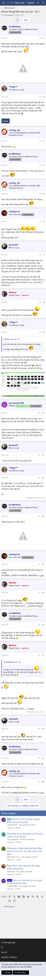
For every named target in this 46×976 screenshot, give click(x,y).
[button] (22, 947)
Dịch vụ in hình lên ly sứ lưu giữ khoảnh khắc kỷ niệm (24, 882)
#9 (44, 332)
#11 (43, 455)
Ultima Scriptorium (27, 839)
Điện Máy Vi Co (13, 856)
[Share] (40, 38)
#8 (44, 302)
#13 (43, 516)
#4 (44, 165)
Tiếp (25, 20)
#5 (44, 193)
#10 (43, 413)
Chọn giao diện (9, 942)
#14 (43, 564)
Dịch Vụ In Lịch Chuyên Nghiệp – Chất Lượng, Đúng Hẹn (24, 820)
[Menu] (3, 2)
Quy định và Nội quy (9, 957)
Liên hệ (4, 952)
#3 (44, 141)
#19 (43, 758)
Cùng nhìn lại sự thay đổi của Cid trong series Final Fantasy (25, 835)
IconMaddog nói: (10, 662)
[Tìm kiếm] (43, 2)
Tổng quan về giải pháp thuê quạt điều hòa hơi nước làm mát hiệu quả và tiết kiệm (24, 850)
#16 (43, 624)
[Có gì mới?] (38, 2)
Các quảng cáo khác (27, 824)
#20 (43, 781)
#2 (44, 96)
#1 (44, 38)
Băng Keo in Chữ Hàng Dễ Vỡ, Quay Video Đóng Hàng (23, 867)
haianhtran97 (12, 824)
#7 (44, 254)
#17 (43, 655)
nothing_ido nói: (10, 339)
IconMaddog (8, 15)
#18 (43, 728)
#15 (43, 592)
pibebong (10, 871)
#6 (44, 221)
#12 (43, 477)
